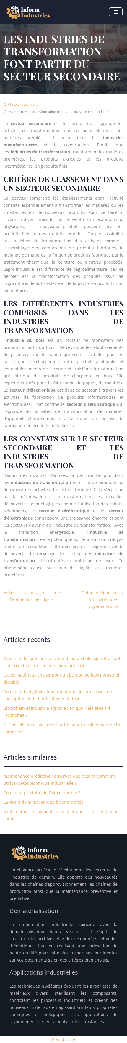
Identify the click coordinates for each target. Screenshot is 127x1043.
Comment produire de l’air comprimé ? (42, 792)
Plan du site (63, 1039)
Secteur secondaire (24, 104)
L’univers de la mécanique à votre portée (44, 802)
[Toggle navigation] (116, 12)
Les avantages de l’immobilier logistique (34, 596)
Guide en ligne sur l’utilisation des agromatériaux (100, 600)
